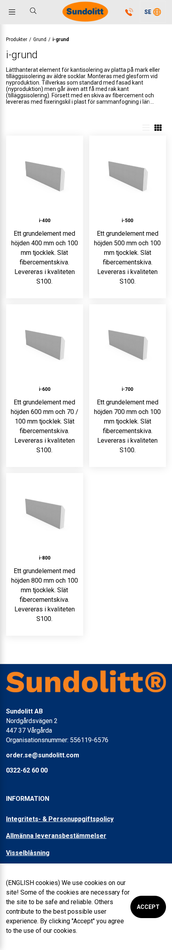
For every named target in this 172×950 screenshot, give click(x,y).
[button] (153, 12)
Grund (39, 39)
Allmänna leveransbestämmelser (56, 836)
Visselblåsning (28, 853)
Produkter (16, 39)
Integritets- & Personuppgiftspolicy (60, 819)
